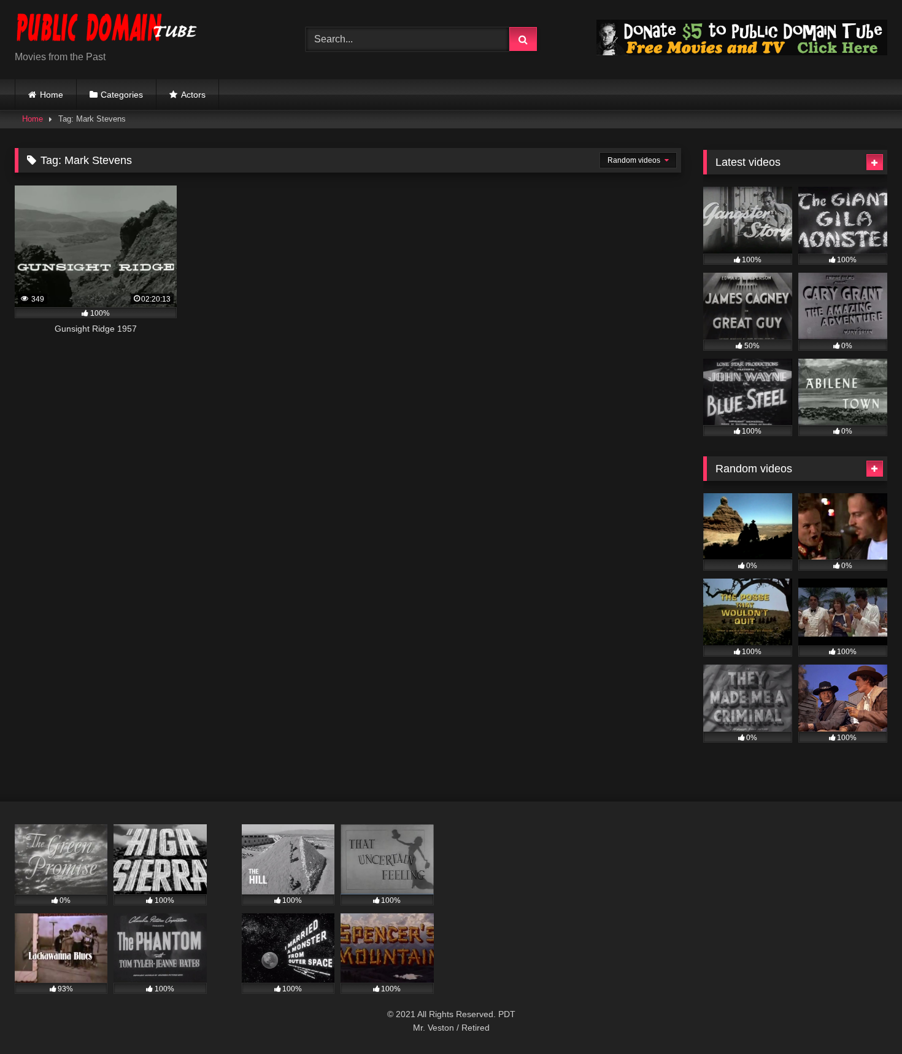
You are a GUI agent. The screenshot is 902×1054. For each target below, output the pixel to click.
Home (51, 95)
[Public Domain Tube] (107, 30)
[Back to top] (863, 1017)
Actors (193, 95)
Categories (122, 95)
